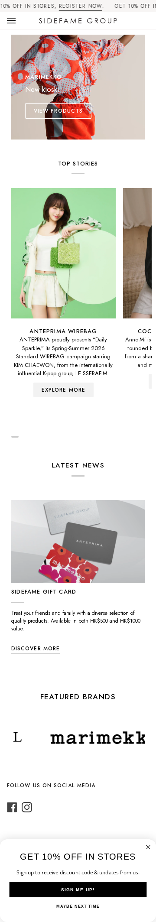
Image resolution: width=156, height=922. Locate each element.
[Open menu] (20, 20)
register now (80, 6)
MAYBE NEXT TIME (78, 906)
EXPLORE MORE (63, 390)
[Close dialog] (148, 847)
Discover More (35, 649)
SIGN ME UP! (78, 889)
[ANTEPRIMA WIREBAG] (63, 253)
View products (58, 111)
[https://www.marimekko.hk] (95, 737)
